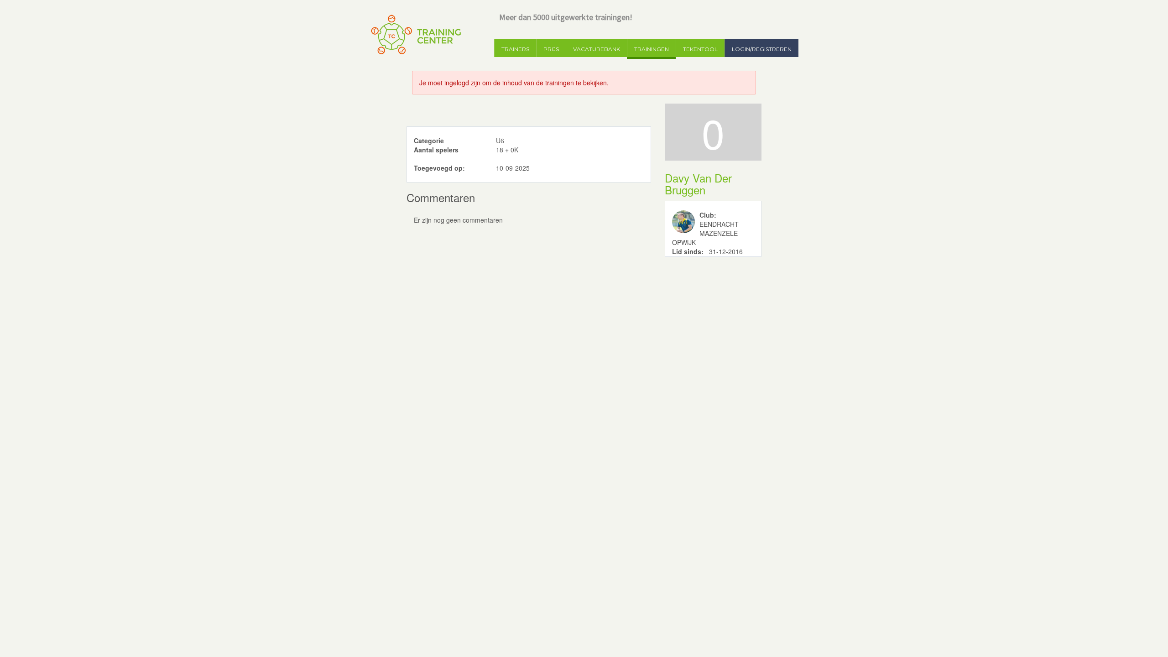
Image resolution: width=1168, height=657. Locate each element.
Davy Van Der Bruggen (698, 184)
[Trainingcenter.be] (415, 34)
